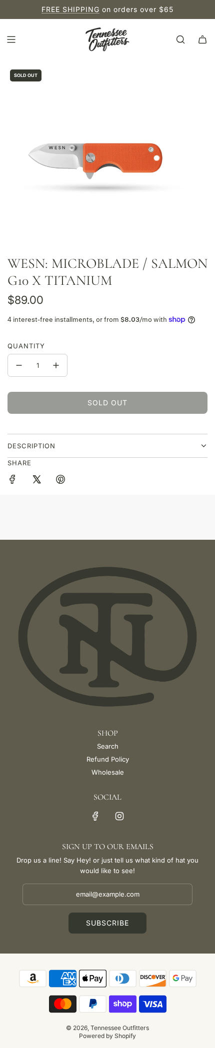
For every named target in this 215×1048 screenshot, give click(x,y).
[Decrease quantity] (19, 365)
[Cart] (203, 39)
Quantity (26, 346)
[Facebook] (95, 816)
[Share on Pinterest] (61, 480)
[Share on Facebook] (13, 480)
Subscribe (107, 923)
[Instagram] (119, 816)
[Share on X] (37, 480)
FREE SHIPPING (71, 9)
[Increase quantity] (56, 365)
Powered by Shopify (107, 1036)
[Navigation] (11, 39)
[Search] (181, 39)
